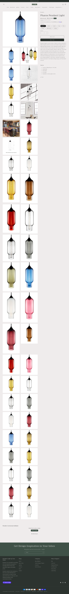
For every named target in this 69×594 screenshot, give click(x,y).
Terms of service (28, 591)
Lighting (20, 565)
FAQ (52, 561)
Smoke (43, 28)
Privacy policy (17, 591)
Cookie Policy (53, 570)
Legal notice (45, 591)
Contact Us (53, 563)
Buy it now (52, 39)
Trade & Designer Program (39, 563)
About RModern (38, 561)
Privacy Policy (53, 568)
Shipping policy (34, 591)
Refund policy (23, 591)
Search (20, 561)
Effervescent (49, 28)
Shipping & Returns (54, 565)
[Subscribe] (43, 552)
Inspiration (37, 565)
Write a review (34, 530)
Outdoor (20, 570)
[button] (4, 4)
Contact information (40, 591)
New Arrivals (21, 563)
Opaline (55, 28)
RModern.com (7, 591)
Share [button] (42, 77)
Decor (20, 568)
